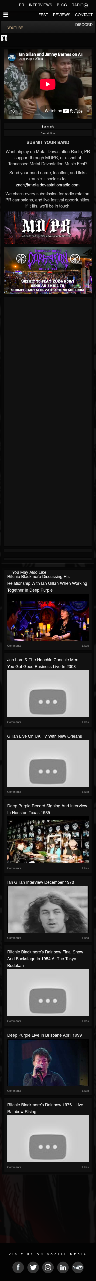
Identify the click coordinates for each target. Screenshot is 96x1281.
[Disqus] (47, 360)
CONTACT (84, 14)
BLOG (62, 5)
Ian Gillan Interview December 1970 (40, 882)
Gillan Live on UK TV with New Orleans (44, 736)
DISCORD (84, 24)
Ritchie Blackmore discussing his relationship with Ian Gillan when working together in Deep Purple (47, 583)
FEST (43, 14)
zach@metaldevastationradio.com (48, 184)
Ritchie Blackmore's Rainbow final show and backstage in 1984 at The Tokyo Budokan (45, 958)
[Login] (85, 5)
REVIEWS (61, 14)
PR (21, 5)
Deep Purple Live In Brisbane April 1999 (44, 1035)
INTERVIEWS (40, 5)
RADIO (77, 5)
